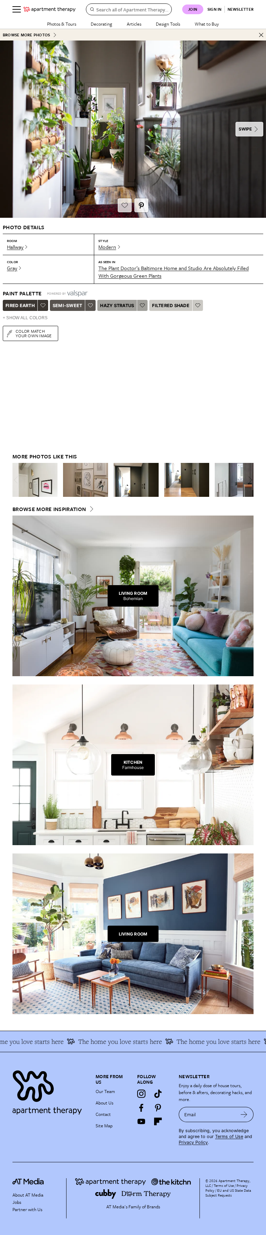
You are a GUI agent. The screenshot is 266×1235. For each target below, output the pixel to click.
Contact (103, 1114)
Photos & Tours (61, 23)
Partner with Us (27, 1209)
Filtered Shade (170, 305)
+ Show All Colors (25, 317)
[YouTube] (141, 1121)
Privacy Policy (193, 1142)
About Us (104, 1102)
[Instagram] (141, 1094)
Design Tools (168, 23)
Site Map (104, 1125)
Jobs (16, 1202)
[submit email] (244, 1114)
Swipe (245, 129)
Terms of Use (229, 1136)
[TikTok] (158, 1094)
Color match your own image (34, 333)
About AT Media (27, 1194)
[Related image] (34, 480)
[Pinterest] (158, 1107)
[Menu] (16, 9)
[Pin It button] (141, 205)
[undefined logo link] (50, 9)
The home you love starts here (109, 1041)
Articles (134, 23)
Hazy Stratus (117, 305)
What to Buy (207, 23)
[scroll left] (18, 480)
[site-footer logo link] (28, 1182)
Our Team (105, 1091)
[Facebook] (141, 1107)
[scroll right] (248, 480)
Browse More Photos (26, 35)
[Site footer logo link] (49, 1090)
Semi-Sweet (67, 305)
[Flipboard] (158, 1121)
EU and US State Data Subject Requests (228, 1193)
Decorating (101, 23)
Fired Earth (20, 305)
